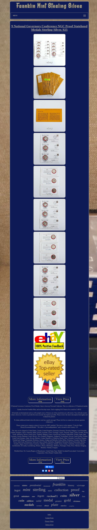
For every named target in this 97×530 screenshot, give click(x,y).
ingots (40, 495)
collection (61, 490)
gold (67, 500)
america (63, 506)
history (71, 485)
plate (54, 505)
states (24, 485)
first (83, 496)
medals (29, 505)
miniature (25, 496)
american (17, 486)
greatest (58, 501)
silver (74, 495)
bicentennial (47, 486)
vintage (81, 486)
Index (49, 514)
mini (50, 491)
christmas (76, 501)
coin (21, 500)
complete (71, 506)
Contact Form (49, 518)
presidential (35, 485)
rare (33, 496)
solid (38, 500)
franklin (59, 484)
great (16, 495)
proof (75, 489)
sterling (39, 489)
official (46, 506)
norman (39, 506)
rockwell (52, 496)
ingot (17, 490)
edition (30, 501)
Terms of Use (49, 525)
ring (83, 491)
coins (63, 495)
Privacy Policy (49, 521)
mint (26, 489)
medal (48, 500)
